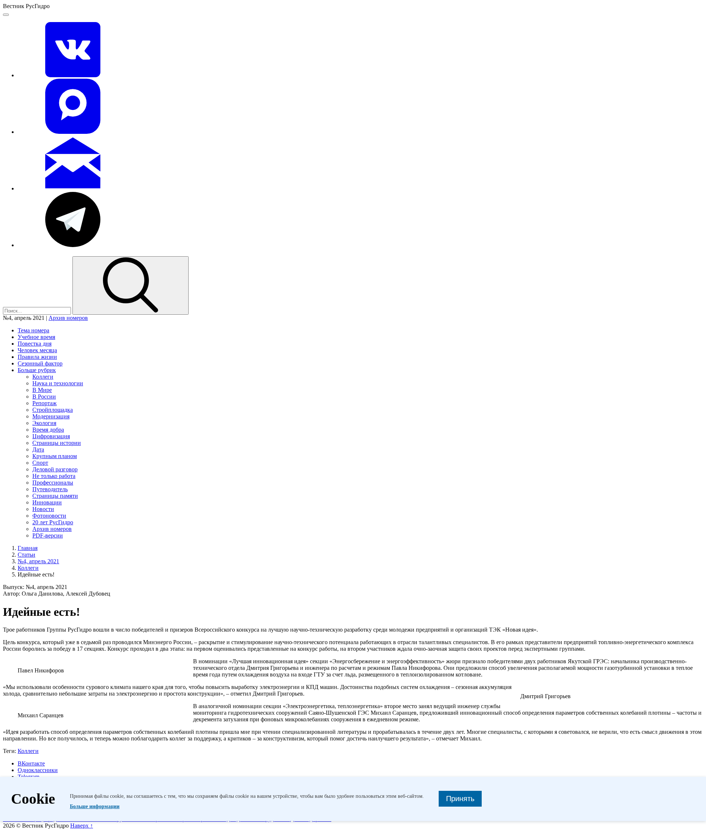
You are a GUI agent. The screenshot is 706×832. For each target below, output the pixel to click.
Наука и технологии (57, 383)
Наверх (81, 825)
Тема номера (33, 330)
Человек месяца (37, 350)
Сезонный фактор (40, 363)
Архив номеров (68, 318)
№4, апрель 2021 (38, 561)
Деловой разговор (55, 469)
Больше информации (95, 806)
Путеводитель (50, 489)
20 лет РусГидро (52, 522)
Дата (38, 449)
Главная (28, 548)
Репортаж (44, 403)
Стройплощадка (52, 410)
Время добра (48, 429)
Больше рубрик (37, 370)
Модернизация (50, 416)
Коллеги (42, 377)
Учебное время (36, 337)
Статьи (26, 554)
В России (44, 396)
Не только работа (53, 476)
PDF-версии (47, 535)
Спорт (40, 463)
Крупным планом (54, 456)
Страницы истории (56, 443)
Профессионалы (52, 482)
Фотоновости (49, 516)
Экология (44, 423)
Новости (43, 509)
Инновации (47, 502)
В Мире (42, 390)
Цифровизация (51, 436)
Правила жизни (37, 357)
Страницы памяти (55, 496)
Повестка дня (34, 343)
